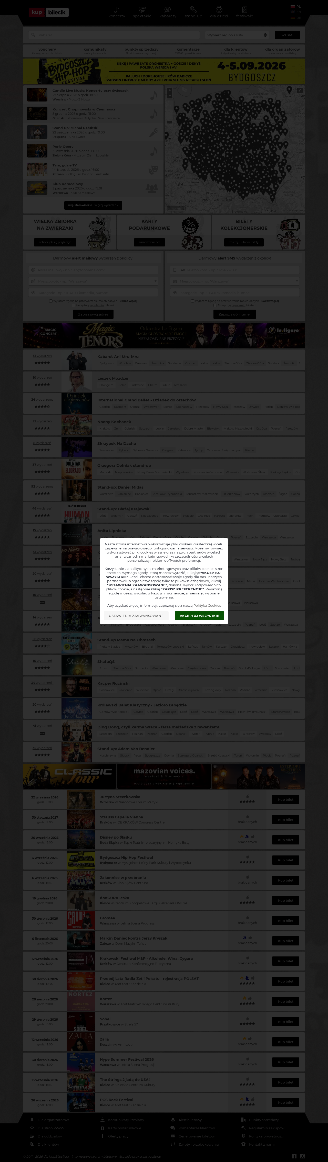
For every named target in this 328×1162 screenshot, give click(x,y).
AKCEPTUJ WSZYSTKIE (199, 616)
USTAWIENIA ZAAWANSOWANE (136, 616)
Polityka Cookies (207, 605)
